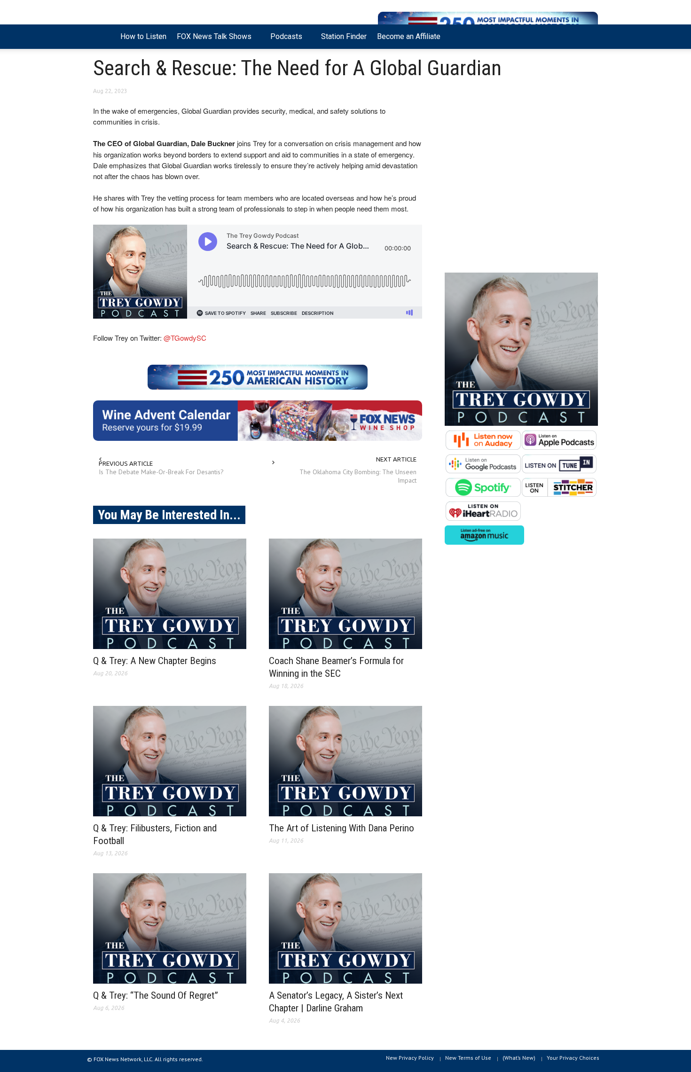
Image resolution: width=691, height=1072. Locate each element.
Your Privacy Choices (573, 1057)
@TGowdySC (185, 338)
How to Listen (143, 36)
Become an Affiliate (408, 36)
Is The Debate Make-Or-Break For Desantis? (161, 472)
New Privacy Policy (410, 1057)
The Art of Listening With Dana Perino (341, 828)
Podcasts (283, 40)
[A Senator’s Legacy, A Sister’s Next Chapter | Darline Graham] (345, 928)
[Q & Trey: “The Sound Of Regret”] (169, 928)
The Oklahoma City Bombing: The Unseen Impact (357, 476)
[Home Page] (104, 36)
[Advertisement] (521, 184)
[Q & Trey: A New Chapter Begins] (169, 594)
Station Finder (344, 36)
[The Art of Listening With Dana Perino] (345, 761)
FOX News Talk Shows (211, 40)
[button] (588, 35)
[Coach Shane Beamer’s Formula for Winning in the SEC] (345, 594)
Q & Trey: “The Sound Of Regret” (155, 995)
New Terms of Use (468, 1057)
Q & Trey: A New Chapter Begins (154, 660)
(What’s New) (519, 1057)
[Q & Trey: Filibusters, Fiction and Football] (169, 761)
